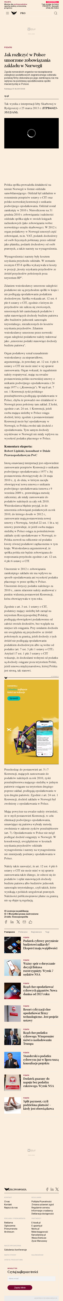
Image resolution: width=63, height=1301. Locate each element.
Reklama (8, 1222)
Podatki (8, 47)
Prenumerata (10, 1229)
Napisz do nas (11, 1207)
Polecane (23, 932)
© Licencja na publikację (16, 911)
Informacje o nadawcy (42, 1210)
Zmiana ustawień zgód (42, 1204)
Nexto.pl (35, 1229)
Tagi (47, 932)
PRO (23, 13)
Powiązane (9, 932)
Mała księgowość (39, 1232)
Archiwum (9, 1232)
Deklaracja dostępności (42, 1213)
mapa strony (10, 1255)
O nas (7, 1201)
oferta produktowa (13, 1260)
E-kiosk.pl (36, 1222)
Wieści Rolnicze (38, 1238)
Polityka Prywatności (41, 1201)
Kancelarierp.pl (38, 1235)
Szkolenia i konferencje (15, 1250)
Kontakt (8, 1204)
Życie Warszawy (39, 1241)
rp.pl (6, 96)
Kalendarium (37, 1255)
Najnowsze (36, 932)
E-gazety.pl (36, 1225)
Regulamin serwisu (40, 1207)
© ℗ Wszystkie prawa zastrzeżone (21, 914)
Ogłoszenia (9, 1225)
